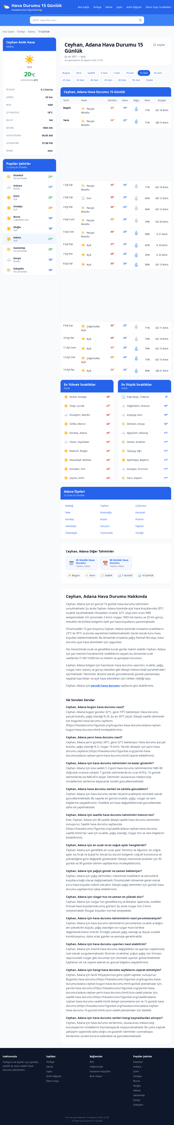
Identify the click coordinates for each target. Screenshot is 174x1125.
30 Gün (80, 80)
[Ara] (140, 20)
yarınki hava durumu (105, 685)
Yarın (79, 72)
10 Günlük (145, 575)
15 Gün (144, 72)
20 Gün (158, 72)
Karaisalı (140, 512)
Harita (108, 7)
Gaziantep (139, 1095)
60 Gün (122, 80)
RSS (92, 1061)
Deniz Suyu (52, 1080)
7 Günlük (125, 575)
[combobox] (87, 20)
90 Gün (136, 80)
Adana (31, 31)
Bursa (136, 1080)
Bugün (66, 72)
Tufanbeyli (71, 532)
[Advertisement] (116, 155)
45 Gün (108, 80)
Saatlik (91, 72)
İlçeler (149, 80)
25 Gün (67, 80)
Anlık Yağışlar (134, 7)
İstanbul (138, 1061)
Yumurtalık (106, 532)
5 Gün (104, 72)
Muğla (137, 1085)
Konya (136, 1100)
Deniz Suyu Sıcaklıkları (158, 7)
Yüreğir (139, 532)
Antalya (137, 1076)
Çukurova (140, 505)
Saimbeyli (70, 526)
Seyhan (139, 526)
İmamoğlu (106, 512)
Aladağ (69, 505)
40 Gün (94, 80)
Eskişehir (138, 1104)
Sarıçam (104, 526)
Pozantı (139, 519)
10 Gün (130, 72)
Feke (67, 512)
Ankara (137, 1066)
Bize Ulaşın (96, 1076)
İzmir (136, 1071)
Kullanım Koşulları (100, 1071)
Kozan (103, 519)
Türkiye (97, 7)
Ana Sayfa (83, 7)
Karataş (69, 519)
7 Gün (116, 72)
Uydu (119, 7)
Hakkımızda (96, 1066)
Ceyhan (104, 505)
